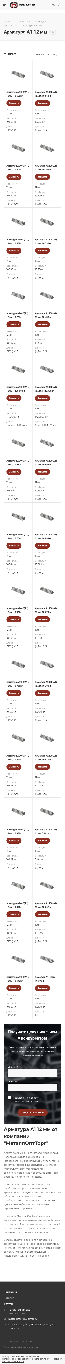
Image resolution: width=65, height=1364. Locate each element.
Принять (58, 1359)
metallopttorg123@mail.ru (22, 1318)
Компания (10, 1291)
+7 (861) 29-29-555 (19, 1309)
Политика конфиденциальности (21, 1347)
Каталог (9, 1297)
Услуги (8, 1303)
